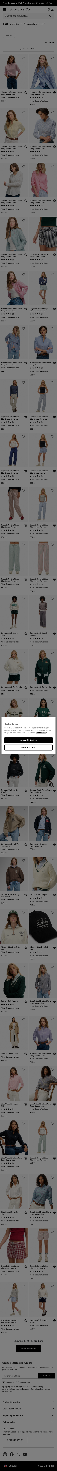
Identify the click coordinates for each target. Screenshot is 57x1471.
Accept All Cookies (28, 740)
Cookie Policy (41, 733)
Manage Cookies (28, 747)
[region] (28, 735)
